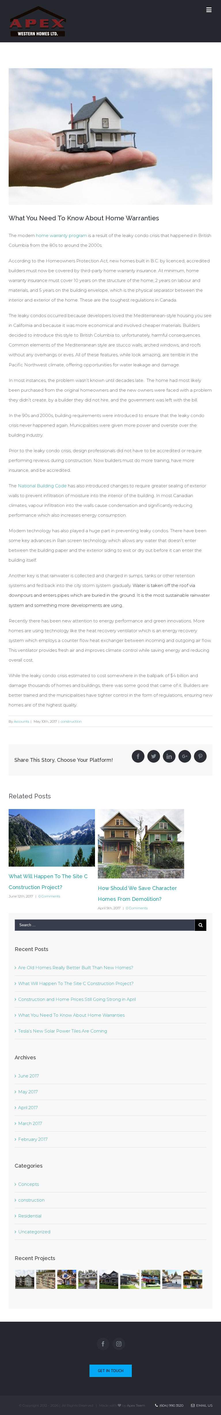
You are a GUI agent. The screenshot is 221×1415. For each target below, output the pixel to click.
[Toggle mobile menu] (209, 10)
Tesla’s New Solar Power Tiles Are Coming (62, 1031)
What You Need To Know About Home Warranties (71, 1015)
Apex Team (136, 1405)
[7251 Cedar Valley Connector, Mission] (46, 1279)
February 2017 (32, 1139)
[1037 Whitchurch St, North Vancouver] (130, 1279)
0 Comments (49, 896)
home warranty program (61, 235)
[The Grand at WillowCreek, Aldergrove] (25, 1279)
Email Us (203, 1405)
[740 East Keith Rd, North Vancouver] (193, 1279)
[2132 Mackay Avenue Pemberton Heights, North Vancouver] (88, 1279)
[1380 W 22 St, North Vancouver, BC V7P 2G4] (172, 1279)
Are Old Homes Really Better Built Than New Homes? (75, 967)
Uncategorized (34, 1231)
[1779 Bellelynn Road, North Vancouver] (67, 1279)
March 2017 (30, 1123)
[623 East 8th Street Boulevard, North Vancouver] (109, 1279)
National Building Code (42, 485)
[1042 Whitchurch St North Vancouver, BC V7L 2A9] (151, 1279)
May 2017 (28, 1091)
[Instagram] (119, 1344)
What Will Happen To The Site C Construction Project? (76, 983)
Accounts (21, 721)
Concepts (28, 1184)
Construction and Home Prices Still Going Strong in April (77, 999)
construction (71, 721)
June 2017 (28, 1076)
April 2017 (28, 1107)
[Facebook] (103, 1344)
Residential (29, 1216)
